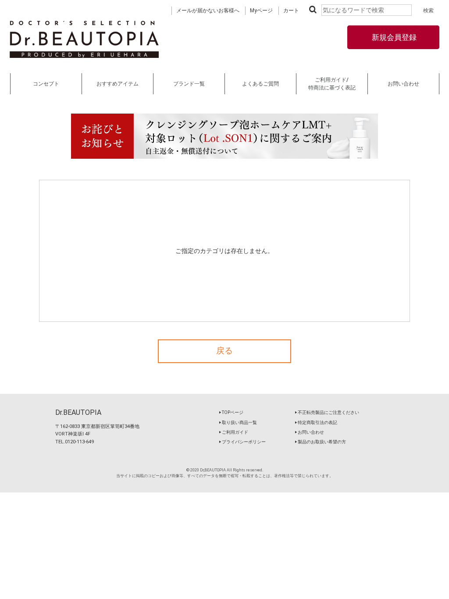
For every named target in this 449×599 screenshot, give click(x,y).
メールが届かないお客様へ (207, 10)
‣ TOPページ (231, 412)
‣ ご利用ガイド (233, 432)
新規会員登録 (393, 37)
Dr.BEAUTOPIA (78, 412)
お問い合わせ (403, 84)
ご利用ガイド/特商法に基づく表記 (332, 84)
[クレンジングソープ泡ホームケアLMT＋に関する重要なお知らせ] (224, 136)
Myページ (261, 10)
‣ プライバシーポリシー (242, 441)
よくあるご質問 (260, 84)
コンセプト (46, 84)
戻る (224, 351)
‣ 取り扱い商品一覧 (238, 422)
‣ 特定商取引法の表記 (316, 422)
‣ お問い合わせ (309, 432)
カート (291, 10)
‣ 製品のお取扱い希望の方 (320, 441)
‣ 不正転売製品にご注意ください (327, 412)
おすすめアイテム (117, 84)
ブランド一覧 (189, 84)
